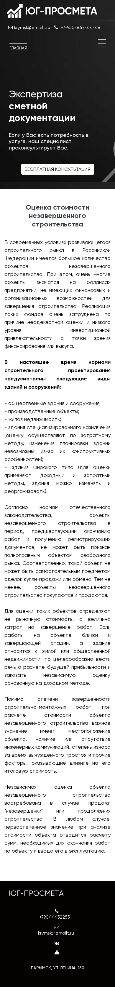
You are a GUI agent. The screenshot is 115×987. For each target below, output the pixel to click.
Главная (18, 48)
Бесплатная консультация (58, 169)
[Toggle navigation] (102, 43)
